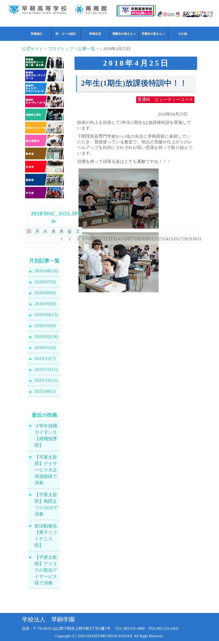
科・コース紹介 (66, 33)
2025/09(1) (45, 391)
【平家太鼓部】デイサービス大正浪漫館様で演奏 (45, 470)
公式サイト (32, 48)
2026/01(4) (45, 347)
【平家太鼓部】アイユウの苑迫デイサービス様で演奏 (45, 570)
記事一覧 (86, 48)
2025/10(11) (46, 380)
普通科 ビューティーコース (165, 99)
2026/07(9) (45, 281)
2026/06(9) (45, 292)
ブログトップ (60, 48)
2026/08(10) (46, 270)
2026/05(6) (45, 303)
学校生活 (95, 33)
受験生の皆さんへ (124, 33)
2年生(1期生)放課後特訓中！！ (134, 83)
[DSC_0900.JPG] (118, 292)
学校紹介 (36, 33)
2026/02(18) (46, 336)
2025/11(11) (46, 369)
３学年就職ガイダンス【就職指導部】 (45, 435)
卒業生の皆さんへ (153, 33)
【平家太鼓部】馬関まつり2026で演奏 (46, 504)
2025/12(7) (45, 358)
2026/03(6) (45, 325)
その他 (182, 33)
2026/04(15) (46, 314)
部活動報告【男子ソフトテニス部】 (45, 536)
